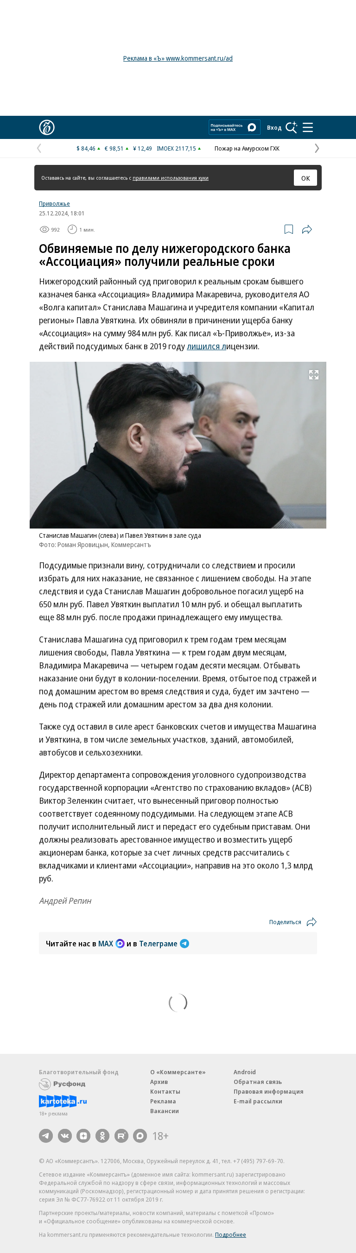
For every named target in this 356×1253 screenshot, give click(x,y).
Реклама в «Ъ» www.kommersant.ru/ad (178, 58)
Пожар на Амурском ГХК (247, 148)
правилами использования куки (171, 177)
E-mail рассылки (258, 1101)
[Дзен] (83, 1136)
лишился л (206, 346)
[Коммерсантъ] (47, 127)
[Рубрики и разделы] (308, 127)
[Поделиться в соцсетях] (306, 229)
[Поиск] (292, 127)
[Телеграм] (46, 1136)
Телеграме (158, 943)
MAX (105, 943)
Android (245, 1072)
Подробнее (230, 1234)
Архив (159, 1081)
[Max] (140, 1136)
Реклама (163, 1101)
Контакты (165, 1091)
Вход (274, 127)
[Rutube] (121, 1136)
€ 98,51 (114, 148)
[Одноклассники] (102, 1136)
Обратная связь (258, 1081)
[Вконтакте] (65, 1136)
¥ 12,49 (142, 148)
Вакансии (164, 1111)
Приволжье (54, 203)
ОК (305, 178)
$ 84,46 (85, 148)
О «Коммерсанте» (178, 1072)
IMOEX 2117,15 (176, 148)
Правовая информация (269, 1091)
